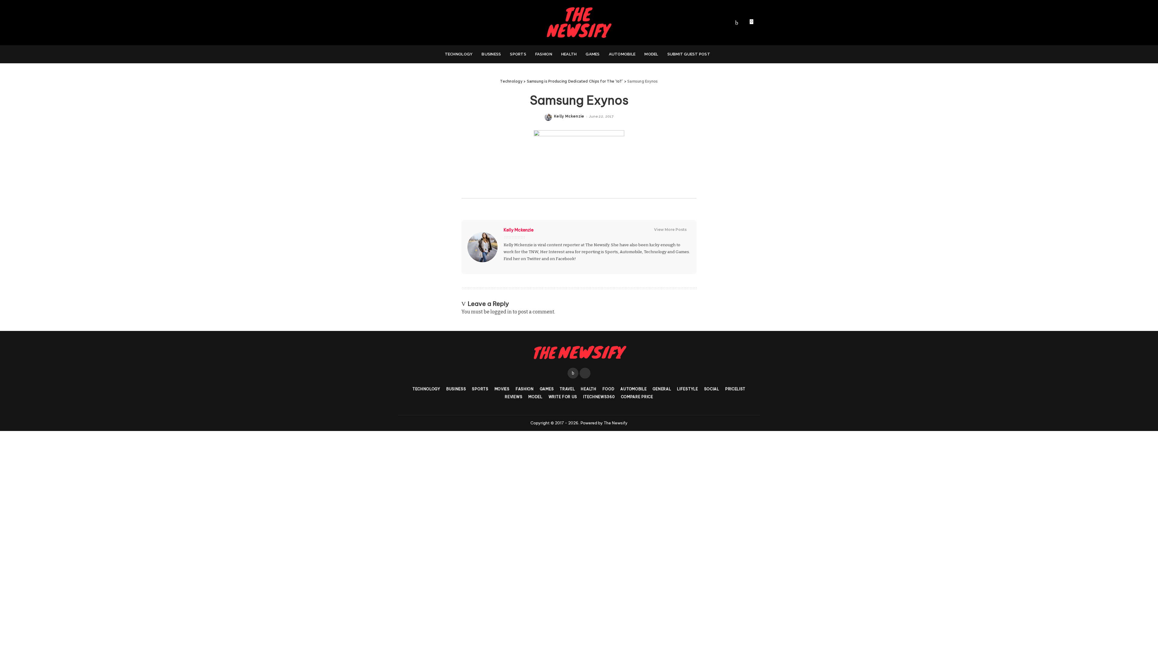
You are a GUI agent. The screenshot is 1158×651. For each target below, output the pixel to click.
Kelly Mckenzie (569, 116)
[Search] (750, 54)
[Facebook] (736, 22)
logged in (501, 312)
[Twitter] (742, 22)
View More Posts (670, 229)
